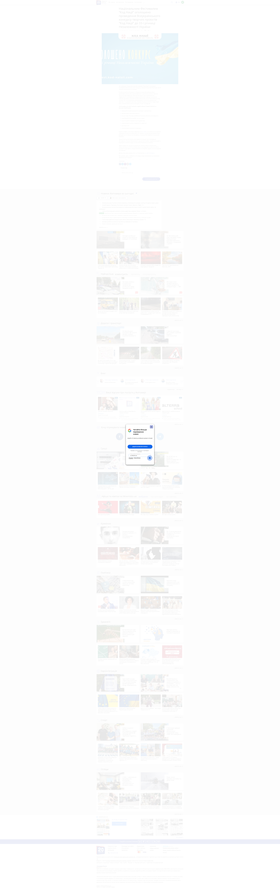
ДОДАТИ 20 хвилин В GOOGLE (140, 446)
